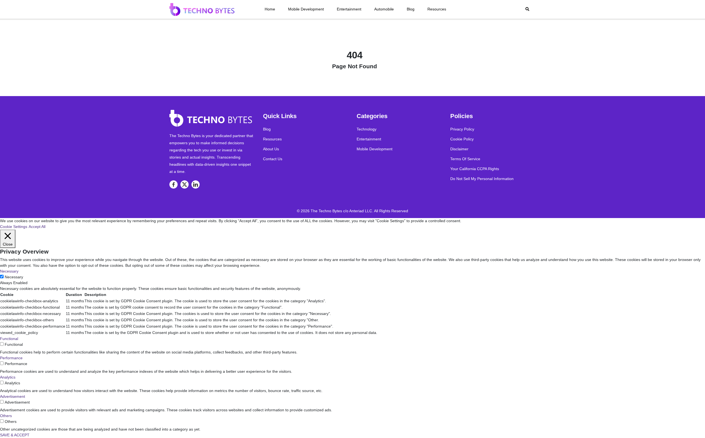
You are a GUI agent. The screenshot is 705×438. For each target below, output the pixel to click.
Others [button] (6, 415)
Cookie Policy (462, 139)
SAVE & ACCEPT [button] (14, 435)
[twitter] (184, 184)
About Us (271, 149)
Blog (410, 9)
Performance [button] (11, 358)
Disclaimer (459, 149)
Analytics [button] (7, 377)
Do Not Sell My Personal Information (482, 178)
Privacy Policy (462, 129)
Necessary (14, 277)
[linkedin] (195, 184)
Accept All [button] (37, 226)
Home (270, 9)
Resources (436, 9)
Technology (366, 129)
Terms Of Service (465, 159)
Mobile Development (306, 9)
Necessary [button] (9, 271)
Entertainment (349, 9)
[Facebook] (173, 184)
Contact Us (272, 159)
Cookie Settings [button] (13, 226)
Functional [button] (9, 338)
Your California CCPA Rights (474, 169)
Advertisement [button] (12, 396)
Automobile (384, 9)
